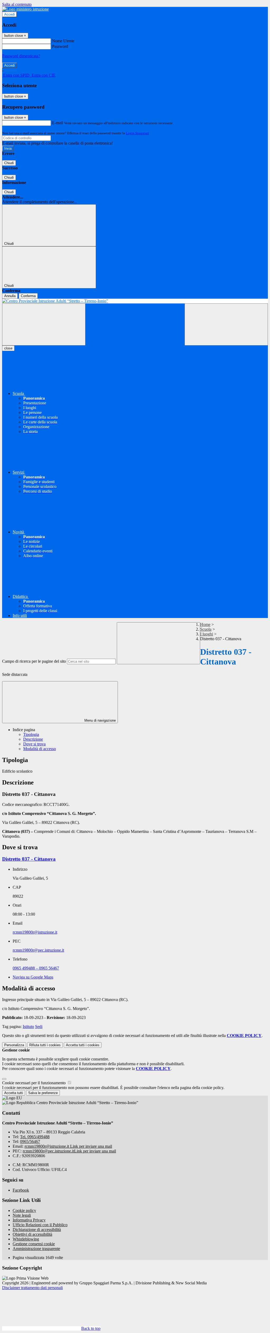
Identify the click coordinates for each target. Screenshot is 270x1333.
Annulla (10, 296)
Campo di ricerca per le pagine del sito (34, 661)
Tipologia (31, 734)
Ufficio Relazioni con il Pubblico (40, 1225)
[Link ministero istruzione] (25, 9)
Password (60, 46)
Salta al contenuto (17, 4)
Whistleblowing (26, 1239)
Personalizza (14, 1045)
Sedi (38, 1026)
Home (205, 624)
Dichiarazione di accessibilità (37, 1229)
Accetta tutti (82, 1045)
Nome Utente (63, 41)
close (8, 348)
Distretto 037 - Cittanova (29, 859)
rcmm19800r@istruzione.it (35, 932)
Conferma (28, 296)
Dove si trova (34, 744)
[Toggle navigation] (43, 324)
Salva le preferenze (43, 1093)
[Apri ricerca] (226, 324)
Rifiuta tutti (45, 1045)
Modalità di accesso (39, 748)
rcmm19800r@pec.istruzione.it (38, 950)
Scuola (205, 629)
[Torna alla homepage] (135, 301)
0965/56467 (30, 1141)
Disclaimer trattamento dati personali (32, 1287)
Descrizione (33, 739)
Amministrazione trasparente (36, 1248)
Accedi (9, 14)
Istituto (28, 1026)
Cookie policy (24, 1210)
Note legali (22, 1215)
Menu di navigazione (99, 720)
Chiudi (9, 163)
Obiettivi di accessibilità (32, 1234)
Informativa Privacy (29, 1220)
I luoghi (206, 634)
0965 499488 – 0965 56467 (36, 968)
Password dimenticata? (21, 56)
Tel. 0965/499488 (35, 1136)
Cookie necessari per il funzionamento (34, 1083)
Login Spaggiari (137, 133)
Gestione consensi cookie (34, 1244)
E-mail (57, 123)
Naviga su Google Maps (33, 977)
